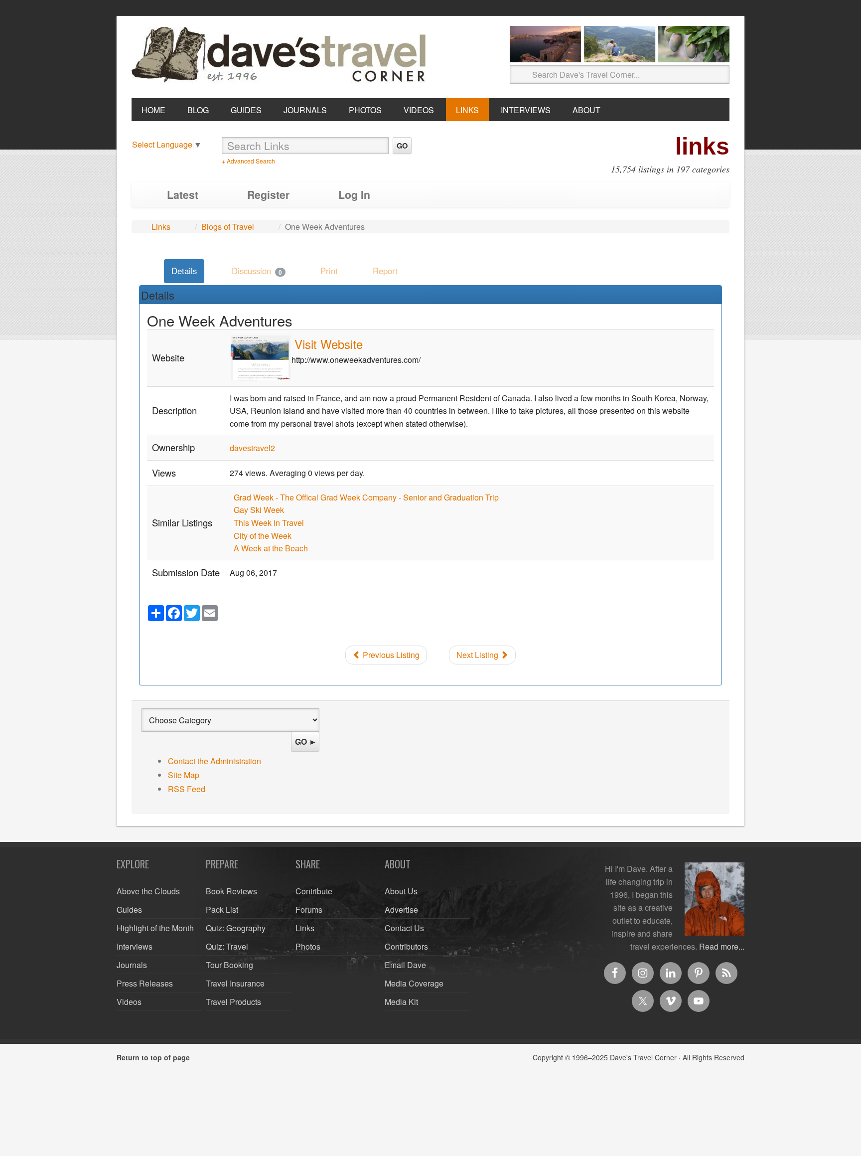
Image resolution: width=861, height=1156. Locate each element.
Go (402, 145)
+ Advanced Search (248, 161)
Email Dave (405, 965)
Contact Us (404, 928)
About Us (401, 891)
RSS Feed (186, 789)
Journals (132, 965)
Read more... (721, 946)
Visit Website (328, 343)
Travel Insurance (235, 983)
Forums (308, 909)
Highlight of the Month (155, 928)
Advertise (401, 909)
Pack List (222, 909)
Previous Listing (390, 655)
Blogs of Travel (227, 226)
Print (329, 271)
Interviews (134, 946)
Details (184, 271)
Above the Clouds (148, 891)
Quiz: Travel (227, 946)
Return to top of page (153, 1057)
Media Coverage (414, 983)
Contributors (406, 946)
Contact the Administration (214, 761)
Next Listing (478, 655)
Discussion (257, 271)
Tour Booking (229, 965)
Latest (182, 194)
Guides (129, 909)
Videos (129, 1001)
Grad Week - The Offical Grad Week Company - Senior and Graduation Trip (366, 497)
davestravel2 (252, 448)
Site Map (183, 775)
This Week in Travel (269, 522)
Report (385, 271)
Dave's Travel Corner (281, 55)
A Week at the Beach (271, 548)
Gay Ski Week (259, 509)
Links (160, 226)
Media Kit (401, 1001)
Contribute (313, 891)
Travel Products (233, 1001)
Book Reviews (231, 891)
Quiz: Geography (236, 928)
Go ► (306, 741)
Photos (307, 946)
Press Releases (145, 983)
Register (268, 194)
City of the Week (262, 535)
